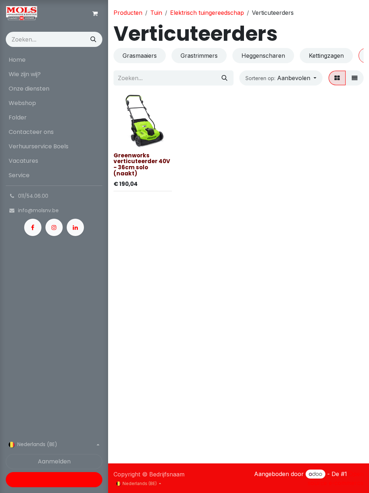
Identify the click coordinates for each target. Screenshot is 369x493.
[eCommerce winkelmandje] (94, 13)
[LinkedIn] (75, 227)
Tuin (156, 12)
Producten (128, 12)
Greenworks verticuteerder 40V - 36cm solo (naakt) (142, 164)
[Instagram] (54, 227)
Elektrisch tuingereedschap (207, 12)
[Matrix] (337, 78)
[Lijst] (355, 78)
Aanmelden (54, 461)
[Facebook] (32, 227)
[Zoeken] (93, 39)
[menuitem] (54, 60)
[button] (281, 78)
